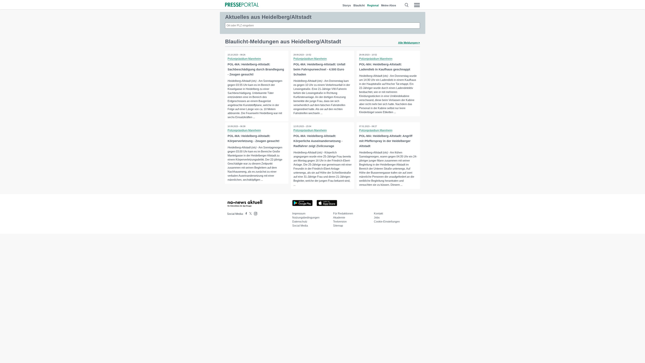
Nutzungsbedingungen (305, 217)
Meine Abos (388, 5)
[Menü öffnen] (417, 5)
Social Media (300, 225)
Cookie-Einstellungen (387, 221)
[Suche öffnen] (407, 5)
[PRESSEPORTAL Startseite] (242, 5)
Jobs (377, 217)
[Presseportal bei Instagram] (254, 213)
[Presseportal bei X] (249, 213)
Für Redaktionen (343, 213)
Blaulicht (359, 5)
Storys (346, 5)
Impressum (298, 213)
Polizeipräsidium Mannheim (244, 58)
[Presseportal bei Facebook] (245, 213)
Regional (373, 5)
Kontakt (378, 213)
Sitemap (338, 225)
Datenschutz (299, 221)
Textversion (340, 221)
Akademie (339, 217)
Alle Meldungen (408, 42)
